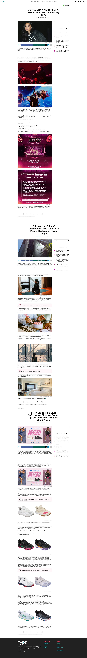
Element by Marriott (25, 404)
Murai (45, 644)
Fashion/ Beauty (22, 408)
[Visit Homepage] (3, 1)
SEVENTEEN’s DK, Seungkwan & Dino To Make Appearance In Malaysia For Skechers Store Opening (34, 570)
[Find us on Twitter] (75, 1)
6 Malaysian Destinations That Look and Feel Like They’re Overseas (29, 371)
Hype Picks (33, 1)
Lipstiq (45, 646)
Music (43, 1)
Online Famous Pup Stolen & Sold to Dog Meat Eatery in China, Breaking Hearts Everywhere (33, 305)
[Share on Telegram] (48, 45)
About (58, 643)
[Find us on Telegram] (80, 1)
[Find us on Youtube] (78, 1)
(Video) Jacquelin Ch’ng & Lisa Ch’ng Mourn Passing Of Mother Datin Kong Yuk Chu (62, 36)
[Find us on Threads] (83, 1)
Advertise (59, 644)
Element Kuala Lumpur (32, 404)
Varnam (45, 647)
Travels (21, 221)
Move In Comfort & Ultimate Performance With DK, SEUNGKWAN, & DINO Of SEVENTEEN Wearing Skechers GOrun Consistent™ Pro (34, 500)
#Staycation (20, 404)
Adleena (38, 17)
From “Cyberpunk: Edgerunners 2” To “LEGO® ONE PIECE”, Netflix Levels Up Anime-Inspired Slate (62, 41)
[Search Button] (68, 22)
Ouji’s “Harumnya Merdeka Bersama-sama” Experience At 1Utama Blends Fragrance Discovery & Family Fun (62, 46)
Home (18, 221)
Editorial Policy (60, 647)
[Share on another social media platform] (51, 45)
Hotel (37, 404)
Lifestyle (54, 1)
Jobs (58, 646)
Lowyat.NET (46, 643)
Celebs (38, 1)
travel (45, 404)
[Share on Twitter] (46, 45)
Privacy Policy (60, 650)
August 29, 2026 (44, 236)
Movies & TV (48, 1)
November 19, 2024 (43, 17)
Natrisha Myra (38, 236)
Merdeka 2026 (41, 404)
